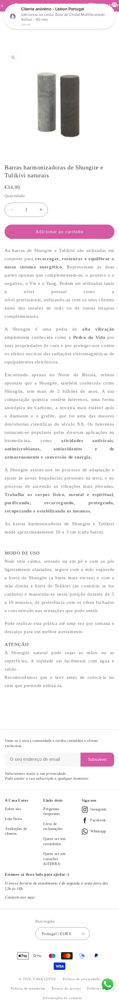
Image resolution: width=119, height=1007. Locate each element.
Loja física (13, 819)
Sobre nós (13, 809)
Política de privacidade (81, 979)
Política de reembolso (28, 988)
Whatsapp (98, 831)
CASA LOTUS (44, 979)
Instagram (98, 809)
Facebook (98, 820)
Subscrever (97, 759)
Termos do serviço (66, 988)
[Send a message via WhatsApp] (107, 984)
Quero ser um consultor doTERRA (54, 859)
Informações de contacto (62, 998)
